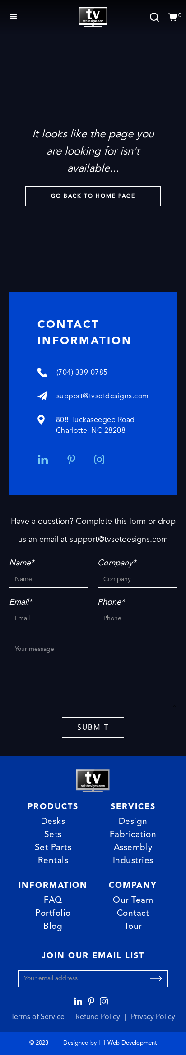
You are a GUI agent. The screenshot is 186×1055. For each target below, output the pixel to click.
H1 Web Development (127, 1043)
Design (133, 822)
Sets (53, 835)
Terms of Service (38, 1017)
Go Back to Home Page (93, 196)
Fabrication (133, 835)
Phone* (111, 602)
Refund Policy (97, 1017)
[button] (13, 17)
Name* (21, 563)
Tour (133, 927)
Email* (20, 602)
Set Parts (53, 848)
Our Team (133, 900)
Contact (133, 913)
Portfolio (53, 913)
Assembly (133, 848)
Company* (117, 563)
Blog (52, 927)
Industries (133, 861)
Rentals (53, 861)
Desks (53, 822)
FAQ (53, 900)
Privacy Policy (153, 1017)
